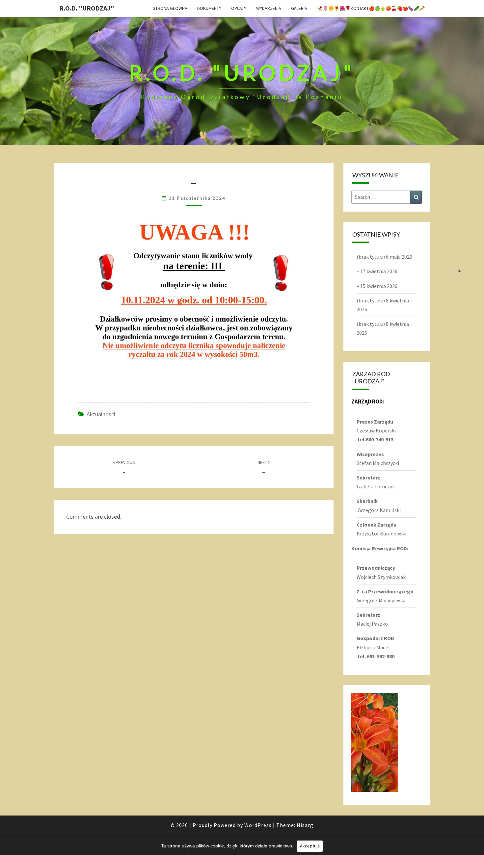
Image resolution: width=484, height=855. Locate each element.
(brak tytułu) (371, 256)
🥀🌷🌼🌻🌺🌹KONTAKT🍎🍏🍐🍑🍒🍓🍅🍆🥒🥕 (371, 8)
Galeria (299, 8)
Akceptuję (310, 846)
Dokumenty (209, 8)
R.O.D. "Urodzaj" (86, 8)
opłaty (238, 8)
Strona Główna (170, 8)
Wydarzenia (268, 8)
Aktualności (101, 414)
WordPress (258, 825)
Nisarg (305, 825)
